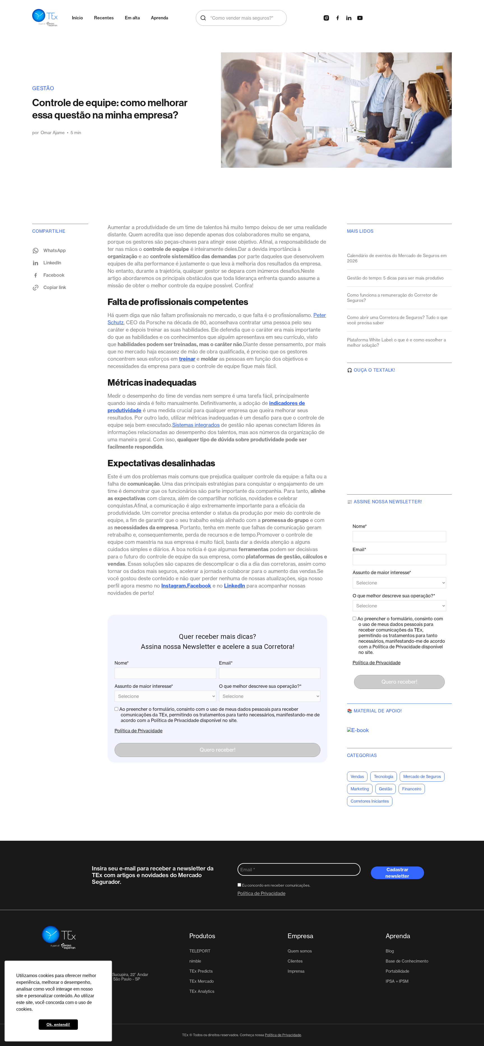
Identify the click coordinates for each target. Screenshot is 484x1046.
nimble (195, 961)
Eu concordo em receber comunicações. (275, 885)
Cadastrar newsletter (397, 873)
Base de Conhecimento (407, 961)
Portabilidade (397, 971)
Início (77, 17)
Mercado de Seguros (422, 776)
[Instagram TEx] (326, 18)
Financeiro (411, 788)
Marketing (360, 788)
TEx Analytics (201, 991)
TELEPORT (199, 951)
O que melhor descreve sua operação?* (260, 686)
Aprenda (159, 17)
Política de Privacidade (138, 730)
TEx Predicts (201, 971)
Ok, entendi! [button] (58, 1024)
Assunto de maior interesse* (144, 686)
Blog (390, 951)
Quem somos (300, 951)
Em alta (132, 17)
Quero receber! (218, 750)
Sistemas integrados (196, 425)
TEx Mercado (201, 981)
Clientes (295, 961)
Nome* (122, 663)
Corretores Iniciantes (370, 801)
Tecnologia (383, 776)
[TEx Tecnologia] (63, 937)
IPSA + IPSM (397, 981)
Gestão (43, 88)
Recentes (104, 17)
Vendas (357, 776)
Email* (226, 663)
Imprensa (296, 971)
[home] (44, 18)
